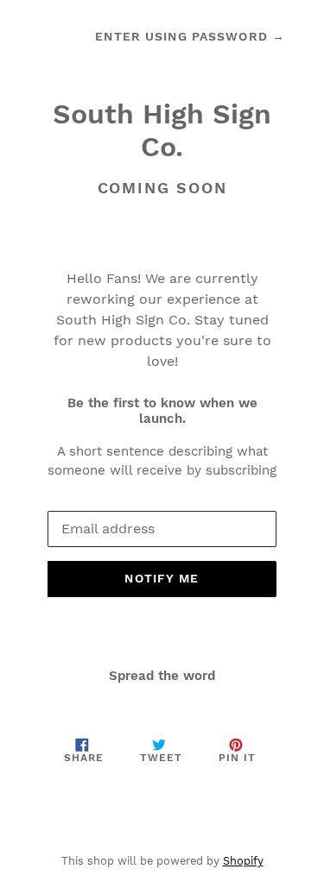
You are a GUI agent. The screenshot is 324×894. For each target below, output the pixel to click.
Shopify (243, 860)
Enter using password (190, 36)
